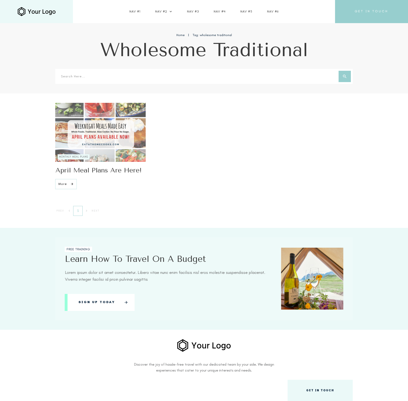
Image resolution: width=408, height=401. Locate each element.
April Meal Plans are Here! (98, 170)
